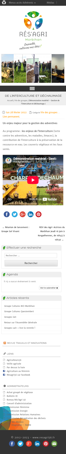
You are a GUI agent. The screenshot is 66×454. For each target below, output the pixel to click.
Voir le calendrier (48, 287)
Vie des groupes (21, 100)
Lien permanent (11, 116)
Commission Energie (17, 411)
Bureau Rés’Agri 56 (16, 399)
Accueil (10, 100)
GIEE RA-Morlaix (15, 422)
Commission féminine (18, 407)
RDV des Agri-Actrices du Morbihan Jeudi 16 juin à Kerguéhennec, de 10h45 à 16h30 (51, 233)
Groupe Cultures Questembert (19, 311)
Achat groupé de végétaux (20, 392)
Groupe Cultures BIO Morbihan (19, 306)
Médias (50, 2)
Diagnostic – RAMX (21, 425)
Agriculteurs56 (14, 360)
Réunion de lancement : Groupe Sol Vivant (15, 229)
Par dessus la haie (16, 367)
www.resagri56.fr (43, 437)
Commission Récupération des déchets (26, 418)
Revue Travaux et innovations (27, 343)
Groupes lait (10, 317)
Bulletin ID (12, 396)
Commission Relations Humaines (23, 414)
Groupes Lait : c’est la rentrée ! (19, 328)
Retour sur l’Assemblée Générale (20, 322)
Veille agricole (14, 363)
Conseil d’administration (19, 403)
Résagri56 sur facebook (18, 375)
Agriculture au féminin (18, 371)
